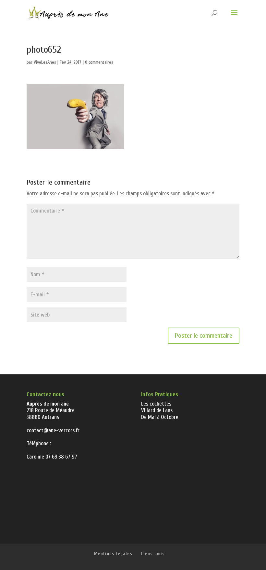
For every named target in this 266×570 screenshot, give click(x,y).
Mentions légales (113, 553)
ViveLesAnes (45, 62)
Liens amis (153, 553)
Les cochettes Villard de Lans (157, 407)
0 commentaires (99, 62)
